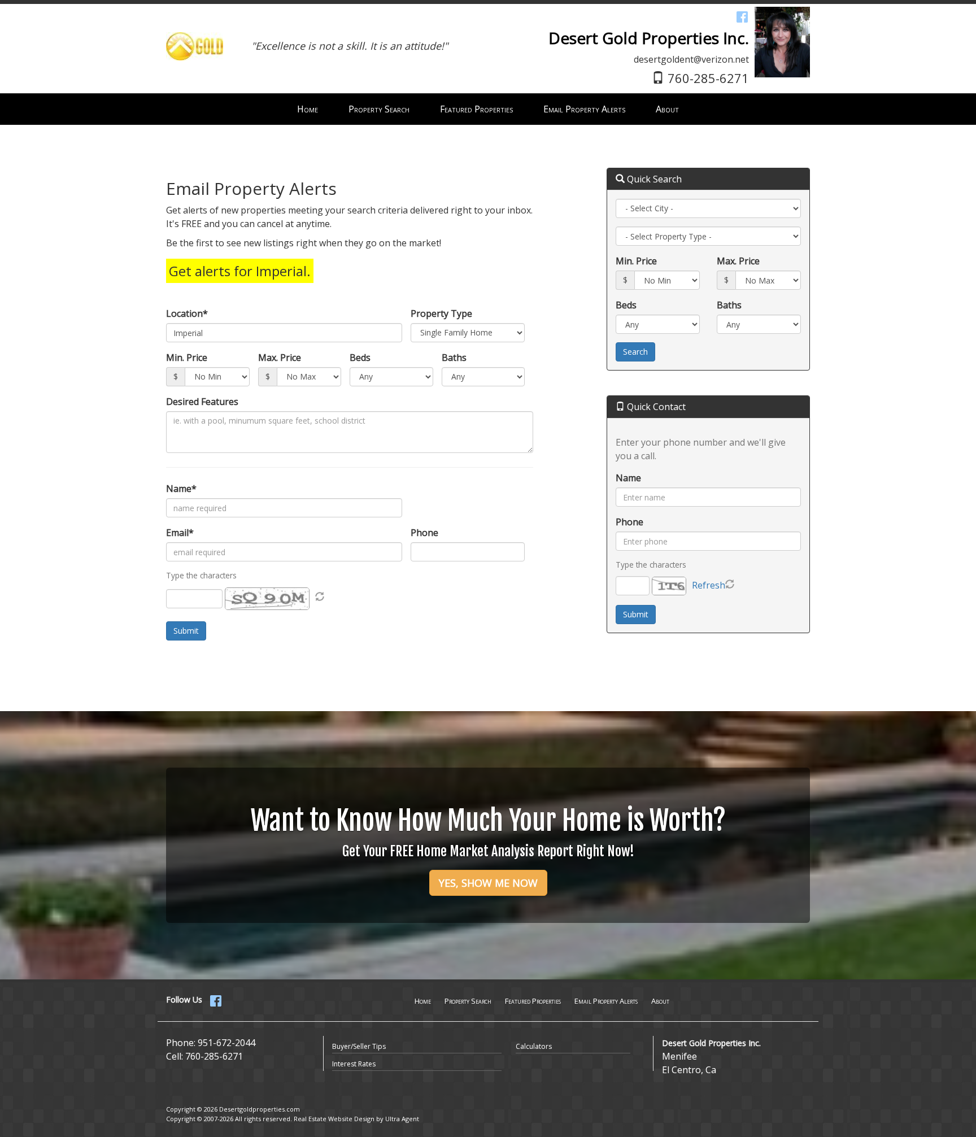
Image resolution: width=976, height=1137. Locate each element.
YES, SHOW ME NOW (488, 883)
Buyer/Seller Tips (359, 1046)
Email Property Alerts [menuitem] (584, 109)
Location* (187, 313)
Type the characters (651, 564)
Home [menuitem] (307, 109)
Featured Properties (533, 1001)
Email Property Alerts (606, 1001)
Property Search (468, 1001)
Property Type (441, 313)
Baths (454, 357)
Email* (180, 532)
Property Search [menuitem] (378, 109)
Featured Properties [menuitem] (476, 109)
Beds (360, 357)
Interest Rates (354, 1064)
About (660, 1001)
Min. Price (186, 357)
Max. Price (279, 357)
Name (628, 478)
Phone (424, 532)
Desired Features (202, 401)
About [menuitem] (667, 109)
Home (423, 1001)
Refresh (708, 585)
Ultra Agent (402, 1118)
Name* (181, 488)
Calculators (534, 1046)
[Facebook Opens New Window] (742, 16)
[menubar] (488, 109)
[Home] (194, 33)
